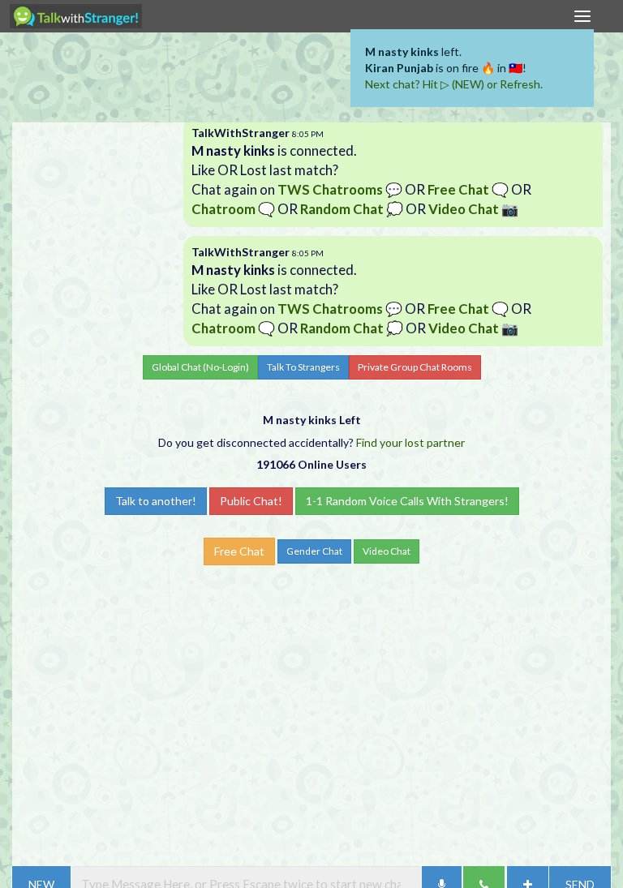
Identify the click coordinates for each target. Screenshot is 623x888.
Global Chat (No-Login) (200, 367)
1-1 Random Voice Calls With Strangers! (407, 501)
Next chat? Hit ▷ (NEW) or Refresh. (454, 84)
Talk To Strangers (303, 367)
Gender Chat (314, 551)
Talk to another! (155, 501)
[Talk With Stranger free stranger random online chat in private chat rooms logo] (76, 16)
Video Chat (386, 551)
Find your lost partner (410, 442)
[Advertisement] (311, 81)
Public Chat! (251, 501)
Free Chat (239, 551)
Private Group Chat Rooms (415, 367)
